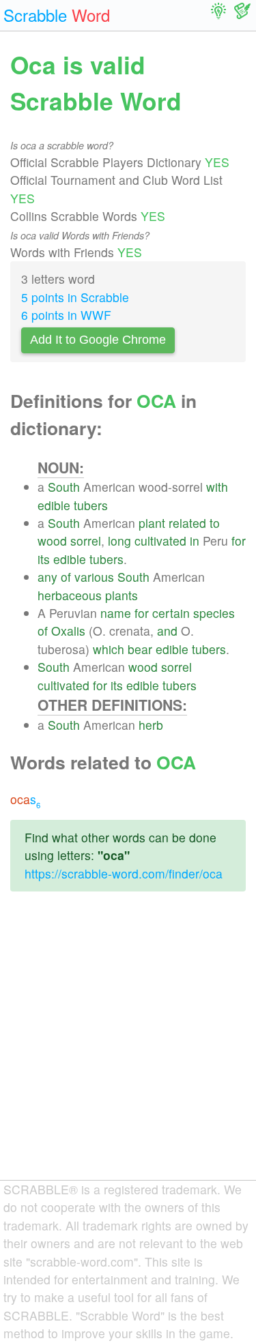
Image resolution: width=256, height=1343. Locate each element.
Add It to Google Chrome (98, 339)
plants (121, 595)
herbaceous (70, 595)
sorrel (85, 540)
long (119, 540)
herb (151, 724)
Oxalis (68, 630)
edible (54, 505)
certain (171, 612)
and (167, 630)
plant (152, 522)
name (115, 612)
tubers (91, 505)
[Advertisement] (128, 1047)
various (94, 576)
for (238, 540)
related (187, 522)
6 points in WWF (66, 314)
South (64, 486)
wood (52, 540)
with (217, 486)
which (108, 649)
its (44, 558)
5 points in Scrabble (75, 297)
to (215, 522)
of (66, 576)
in (194, 540)
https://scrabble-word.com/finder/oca (124, 873)
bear (140, 649)
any (47, 576)
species (214, 612)
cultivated (160, 540)
